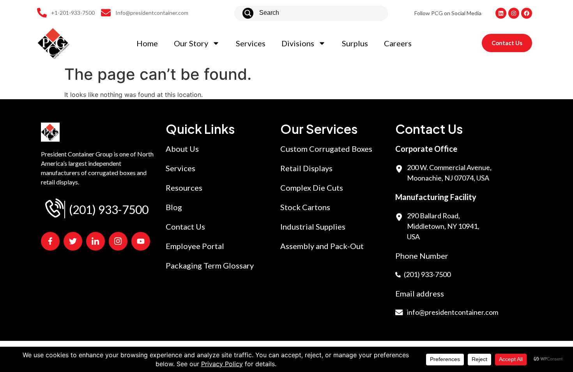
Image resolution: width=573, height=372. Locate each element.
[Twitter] (73, 241)
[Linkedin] (500, 13)
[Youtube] (140, 241)
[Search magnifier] (247, 13)
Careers (398, 43)
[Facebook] (526, 13)
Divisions (297, 43)
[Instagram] (513, 13)
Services (250, 43)
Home (147, 43)
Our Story (191, 43)
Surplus (355, 43)
